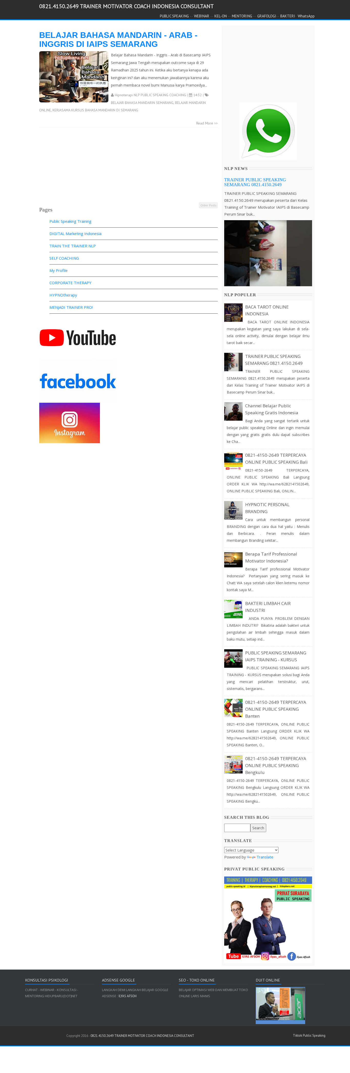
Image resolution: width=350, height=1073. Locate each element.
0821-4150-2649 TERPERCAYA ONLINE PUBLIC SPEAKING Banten (275, 709)
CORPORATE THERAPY (70, 282)
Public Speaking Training (70, 221)
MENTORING (242, 16)
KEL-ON (220, 16)
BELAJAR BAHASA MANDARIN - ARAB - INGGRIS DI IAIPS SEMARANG (118, 39)
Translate (264, 856)
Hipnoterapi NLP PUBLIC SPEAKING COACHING (150, 95)
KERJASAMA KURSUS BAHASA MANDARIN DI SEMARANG (95, 110)
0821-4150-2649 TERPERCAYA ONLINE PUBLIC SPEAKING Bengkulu (275, 765)
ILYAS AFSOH (127, 996)
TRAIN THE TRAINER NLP (72, 245)
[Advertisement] (128, 165)
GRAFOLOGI (266, 16)
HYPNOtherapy (63, 295)
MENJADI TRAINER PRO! (71, 307)
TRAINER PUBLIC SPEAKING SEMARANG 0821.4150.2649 (255, 182)
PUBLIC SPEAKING (174, 16)
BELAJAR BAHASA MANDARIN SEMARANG (142, 102)
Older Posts (208, 205)
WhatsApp (306, 16)
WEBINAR (201, 16)
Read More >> (207, 123)
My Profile (58, 270)
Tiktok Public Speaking (309, 1035)
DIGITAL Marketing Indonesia (75, 233)
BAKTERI (287, 16)
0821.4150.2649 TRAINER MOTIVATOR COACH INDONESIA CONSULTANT (126, 6)
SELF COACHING (64, 258)
